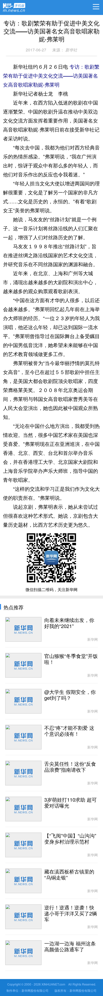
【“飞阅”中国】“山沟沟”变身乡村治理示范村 (70, 839)
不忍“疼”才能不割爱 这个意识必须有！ (69, 731)
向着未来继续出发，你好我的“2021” (69, 623)
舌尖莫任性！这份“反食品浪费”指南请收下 (70, 767)
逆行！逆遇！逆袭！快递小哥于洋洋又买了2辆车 (70, 913)
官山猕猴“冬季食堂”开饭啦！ (71, 659)
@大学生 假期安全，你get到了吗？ (70, 695)
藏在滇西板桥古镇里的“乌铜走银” (69, 875)
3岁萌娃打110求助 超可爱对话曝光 (70, 803)
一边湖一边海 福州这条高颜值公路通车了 (70, 946)
